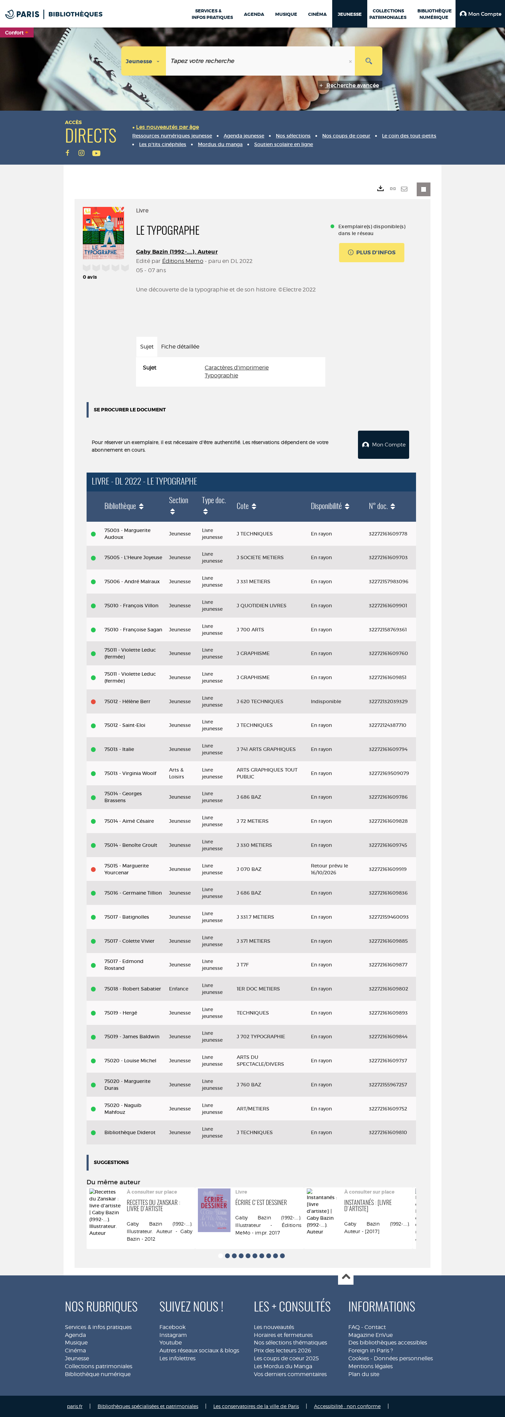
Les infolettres (177, 1358)
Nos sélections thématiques (290, 1342)
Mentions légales (370, 1366)
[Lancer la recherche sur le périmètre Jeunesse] (368, 61)
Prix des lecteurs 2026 (282, 1350)
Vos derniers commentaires (290, 1374)
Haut (346, 1277)
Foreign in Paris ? (370, 1350)
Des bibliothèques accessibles (387, 1342)
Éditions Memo (182, 261)
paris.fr (74, 1406)
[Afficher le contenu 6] (254, 1255)
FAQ (354, 1327)
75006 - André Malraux (132, 581)
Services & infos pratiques (98, 1327)
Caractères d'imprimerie (237, 367)
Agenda (75, 1335)
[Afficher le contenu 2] (227, 1255)
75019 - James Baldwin (131, 1036)
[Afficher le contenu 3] (234, 1255)
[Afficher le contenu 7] (261, 1255)
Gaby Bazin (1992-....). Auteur (177, 251)
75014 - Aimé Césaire (129, 821)
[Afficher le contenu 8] (268, 1255)
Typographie (221, 375)
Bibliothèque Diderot (130, 1132)
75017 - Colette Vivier (129, 941)
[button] (480, 13)
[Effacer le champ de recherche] (351, 61)
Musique (76, 1342)
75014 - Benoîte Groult (130, 845)
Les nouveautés (274, 1327)
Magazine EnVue (370, 1335)
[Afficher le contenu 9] (275, 1255)
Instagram (173, 1335)
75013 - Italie (119, 749)
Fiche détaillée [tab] (180, 346)
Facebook (172, 1327)
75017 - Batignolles (126, 917)
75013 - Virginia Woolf (130, 773)
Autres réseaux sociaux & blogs (199, 1350)
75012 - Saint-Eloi (124, 725)
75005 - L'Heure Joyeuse (133, 557)
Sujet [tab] (147, 346)
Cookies (358, 1358)
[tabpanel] (230, 372)
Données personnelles (403, 1358)
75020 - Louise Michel (130, 1061)
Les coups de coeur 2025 (286, 1358)
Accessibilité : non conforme (347, 1406)
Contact (375, 1327)
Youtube (170, 1342)
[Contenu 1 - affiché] (220, 1255)
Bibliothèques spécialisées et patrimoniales (148, 1406)
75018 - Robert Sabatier (132, 989)
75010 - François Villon (131, 605)
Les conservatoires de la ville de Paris (256, 1406)
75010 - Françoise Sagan (133, 630)
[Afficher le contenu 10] (282, 1255)
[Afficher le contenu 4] (241, 1255)
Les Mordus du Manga (283, 1366)
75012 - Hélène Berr (127, 701)
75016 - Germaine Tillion (133, 893)
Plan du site (363, 1374)
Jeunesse (77, 1358)
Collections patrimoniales (98, 1366)
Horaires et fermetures (283, 1335)
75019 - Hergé (120, 1013)
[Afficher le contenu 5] (248, 1255)
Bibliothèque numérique (98, 1374)
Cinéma (75, 1350)
